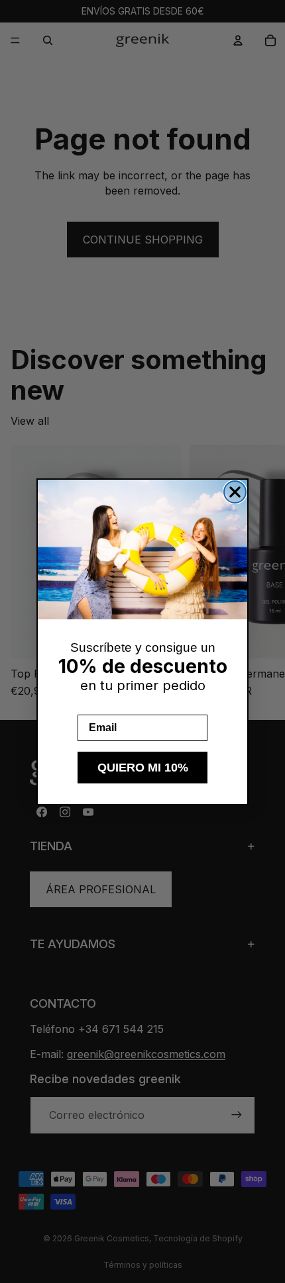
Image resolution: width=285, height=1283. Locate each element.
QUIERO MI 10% (142, 767)
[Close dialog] (235, 492)
